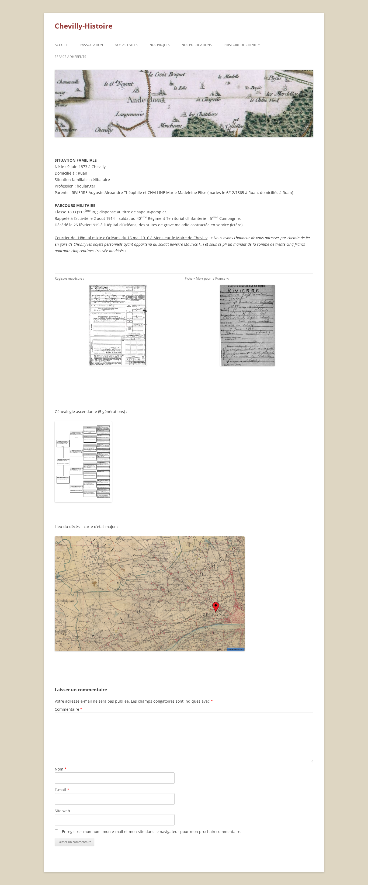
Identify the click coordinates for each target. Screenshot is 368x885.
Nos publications (197, 45)
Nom (61, 769)
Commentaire (68, 709)
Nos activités (126, 45)
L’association (91, 45)
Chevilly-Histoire (83, 26)
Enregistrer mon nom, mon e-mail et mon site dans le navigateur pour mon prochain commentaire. (151, 831)
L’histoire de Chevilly (242, 45)
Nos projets (160, 45)
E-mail (62, 789)
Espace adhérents (70, 56)
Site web (62, 810)
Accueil (61, 45)
